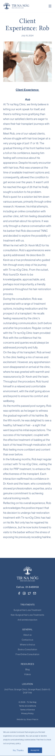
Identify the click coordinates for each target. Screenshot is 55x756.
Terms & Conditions (27, 706)
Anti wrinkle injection (27, 619)
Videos (27, 674)
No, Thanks (18, 750)
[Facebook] (19, 593)
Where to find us (27, 644)
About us (27, 635)
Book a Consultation (27, 649)
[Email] (34, 593)
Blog (27, 669)
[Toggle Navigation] (50, 6)
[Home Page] (16, 6)
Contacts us (27, 639)
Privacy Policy (27, 713)
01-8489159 (32, 587)
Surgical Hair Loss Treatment (27, 610)
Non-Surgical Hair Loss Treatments (27, 615)
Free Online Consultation (27, 654)
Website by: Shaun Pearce (27, 719)
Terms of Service (27, 709)
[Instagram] (24, 593)
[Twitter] (29, 593)
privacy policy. (15, 743)
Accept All (35, 750)
